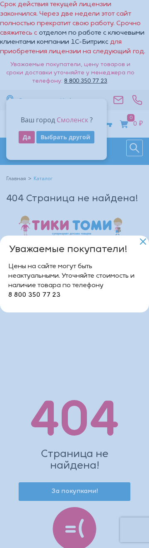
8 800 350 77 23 (34, 295)
